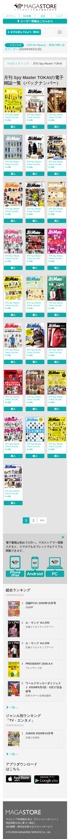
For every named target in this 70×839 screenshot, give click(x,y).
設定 (43, 16)
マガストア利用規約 (16, 819)
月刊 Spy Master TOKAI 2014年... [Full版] (55, 164)
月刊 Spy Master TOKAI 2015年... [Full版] (12, 117)
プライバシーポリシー (45, 819)
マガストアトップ (18, 63)
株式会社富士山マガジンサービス (35, 826)
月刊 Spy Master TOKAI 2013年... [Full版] (55, 352)
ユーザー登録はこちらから (36, 21)
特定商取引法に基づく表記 (20, 823)
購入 (13, 126)
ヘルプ (59, 16)
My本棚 (27, 16)
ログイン (11, 16)
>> (42, 520)
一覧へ (13, 707)
